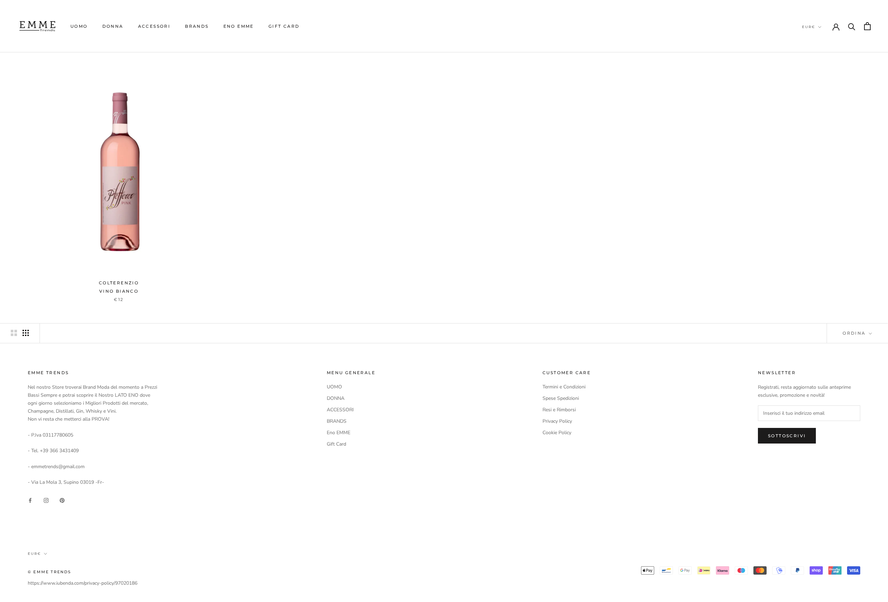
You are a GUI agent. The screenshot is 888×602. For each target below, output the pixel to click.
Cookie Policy (557, 432)
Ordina (855, 333)
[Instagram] (46, 500)
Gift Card (284, 26)
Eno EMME (238, 26)
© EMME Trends (49, 571)
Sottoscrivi (787, 435)
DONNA (112, 26)
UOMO (79, 26)
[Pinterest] (62, 500)
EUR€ (808, 27)
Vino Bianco (118, 291)
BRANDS (196, 26)
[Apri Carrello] (867, 26)
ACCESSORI (154, 26)
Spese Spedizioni (561, 398)
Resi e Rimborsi (559, 409)
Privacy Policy (557, 421)
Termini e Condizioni (564, 387)
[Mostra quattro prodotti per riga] (26, 333)
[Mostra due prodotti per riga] (14, 333)
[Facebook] (30, 500)
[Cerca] (851, 26)
